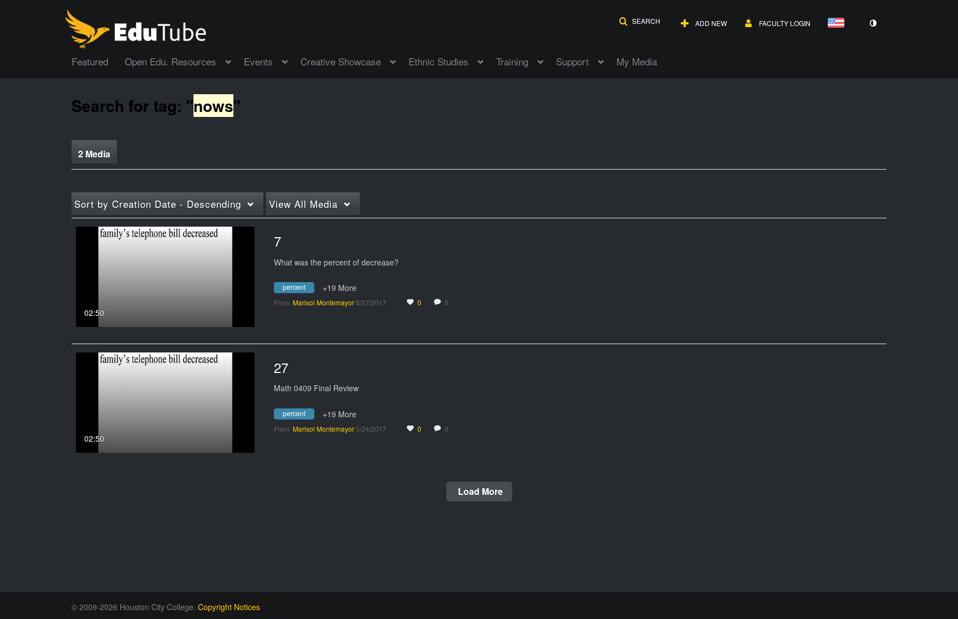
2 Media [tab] (94, 153)
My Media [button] (636, 61)
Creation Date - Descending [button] (157, 204)
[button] (639, 21)
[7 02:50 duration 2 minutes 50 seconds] (165, 275)
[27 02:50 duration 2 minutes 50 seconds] (165, 401)
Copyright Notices (229, 606)
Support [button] (572, 61)
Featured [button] (90, 61)
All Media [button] (303, 204)
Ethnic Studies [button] (438, 61)
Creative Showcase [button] (340, 61)
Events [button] (258, 61)
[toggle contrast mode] (872, 23)
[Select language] (838, 23)
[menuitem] (98, 60)
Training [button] (512, 61)
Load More (479, 491)
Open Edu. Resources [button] (170, 61)
